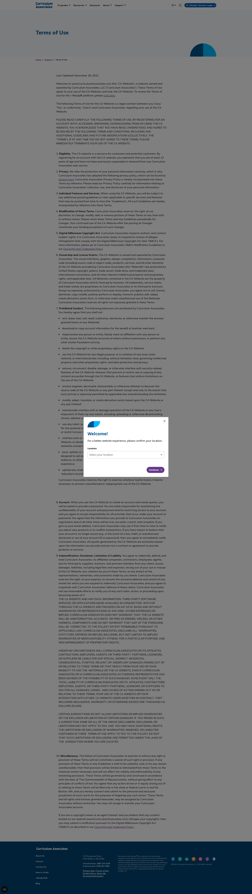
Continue (154, 469)
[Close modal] (164, 421)
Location (92, 448)
